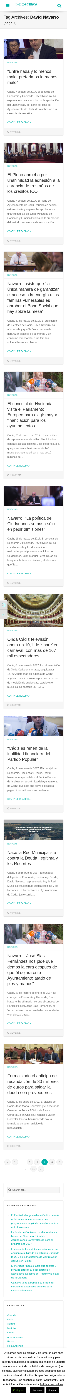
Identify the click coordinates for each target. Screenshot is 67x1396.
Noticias (12, 62)
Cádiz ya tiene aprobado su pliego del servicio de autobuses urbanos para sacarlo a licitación (32, 1286)
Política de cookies (51, 1384)
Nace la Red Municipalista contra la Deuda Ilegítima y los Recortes (32, 858)
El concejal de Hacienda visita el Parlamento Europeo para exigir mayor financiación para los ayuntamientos (32, 414)
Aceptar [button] (52, 1390)
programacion (15, 1337)
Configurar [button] (18, 1390)
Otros (10, 1332)
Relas (10, 1341)
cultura (11, 1323)
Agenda (11, 1315)
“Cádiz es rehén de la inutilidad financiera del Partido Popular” (28, 754)
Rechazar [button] (37, 1390)
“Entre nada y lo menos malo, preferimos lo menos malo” (32, 77)
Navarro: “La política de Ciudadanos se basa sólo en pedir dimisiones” (31, 524)
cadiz (10, 1319)
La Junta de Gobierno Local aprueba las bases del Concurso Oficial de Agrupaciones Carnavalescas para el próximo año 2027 (34, 1238)
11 (33, 1169)
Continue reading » (19, 122)
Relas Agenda (15, 1345)
